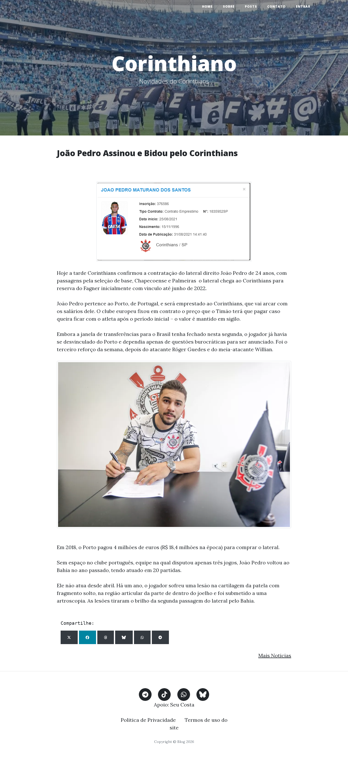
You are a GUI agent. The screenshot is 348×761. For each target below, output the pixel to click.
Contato (276, 6)
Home (207, 6)
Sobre (229, 6)
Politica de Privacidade (148, 720)
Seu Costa (182, 704)
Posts (251, 6)
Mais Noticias (274, 655)
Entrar (303, 6)
